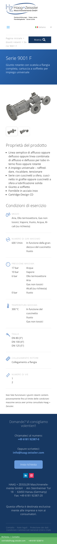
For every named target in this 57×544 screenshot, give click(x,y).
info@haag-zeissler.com (28, 452)
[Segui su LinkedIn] (25, 475)
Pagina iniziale (14, 38)
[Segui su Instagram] (31, 475)
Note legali (22, 527)
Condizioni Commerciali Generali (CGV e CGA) (28, 530)
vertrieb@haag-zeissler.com (13, 540)
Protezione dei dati (39, 527)
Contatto (10, 527)
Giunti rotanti (13, 42)
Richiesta (5, 536)
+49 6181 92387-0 (28, 439)
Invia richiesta (28, 464)
